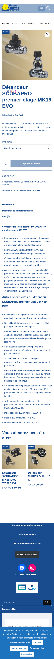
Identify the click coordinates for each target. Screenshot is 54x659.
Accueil (5, 23)
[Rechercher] (48, 8)
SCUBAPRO (37, 190)
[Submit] (47, 602)
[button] (47, 34)
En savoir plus (37, 648)
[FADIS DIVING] (10, 7)
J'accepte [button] (37, 642)
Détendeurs (44, 23)
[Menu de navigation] (41, 8)
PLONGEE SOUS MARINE (24, 23)
